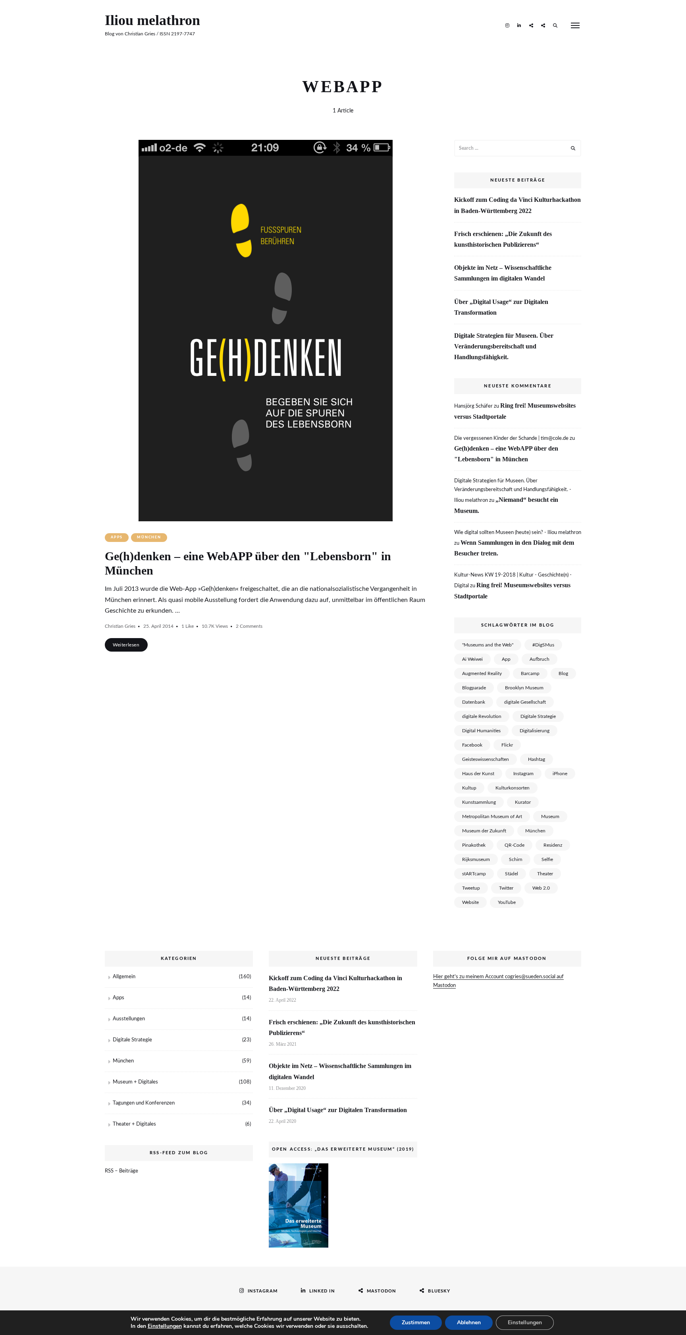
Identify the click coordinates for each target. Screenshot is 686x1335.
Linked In (519, 25)
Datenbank (473, 702)
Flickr (507, 745)
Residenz (552, 845)
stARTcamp (474, 873)
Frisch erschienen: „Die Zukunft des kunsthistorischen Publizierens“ (503, 239)
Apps (117, 537)
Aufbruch (539, 659)
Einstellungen (165, 1326)
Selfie (547, 859)
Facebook (472, 745)
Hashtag (536, 759)
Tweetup (471, 888)
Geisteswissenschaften (485, 759)
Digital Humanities (481, 730)
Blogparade (474, 687)
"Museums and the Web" (487, 644)
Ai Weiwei (472, 659)
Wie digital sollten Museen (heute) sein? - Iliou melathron (517, 532)
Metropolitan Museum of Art (492, 816)
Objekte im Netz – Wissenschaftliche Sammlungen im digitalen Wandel (502, 273)
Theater (545, 873)
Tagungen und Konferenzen (144, 1103)
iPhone (560, 773)
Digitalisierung (534, 730)
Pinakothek (474, 845)
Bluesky (543, 25)
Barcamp (530, 673)
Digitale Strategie (538, 716)
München (149, 537)
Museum (550, 816)
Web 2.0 (541, 888)
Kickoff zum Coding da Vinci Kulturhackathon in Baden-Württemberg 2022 (517, 205)
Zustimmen (416, 1322)
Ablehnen (469, 1322)
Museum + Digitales (135, 1082)
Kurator (523, 802)
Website (470, 902)
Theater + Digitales (134, 1124)
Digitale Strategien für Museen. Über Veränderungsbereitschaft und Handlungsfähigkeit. (503, 346)
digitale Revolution (481, 716)
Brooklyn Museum (524, 687)
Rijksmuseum (476, 859)
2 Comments (249, 626)
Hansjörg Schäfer (473, 406)
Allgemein (124, 976)
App (506, 659)
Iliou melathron (152, 20)
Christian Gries (120, 626)
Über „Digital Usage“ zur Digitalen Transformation (501, 307)
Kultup (469, 788)
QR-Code (514, 845)
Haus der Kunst (478, 773)
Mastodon (531, 25)
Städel (511, 873)
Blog (563, 673)
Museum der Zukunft (484, 830)
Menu (575, 25)
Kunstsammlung (479, 802)
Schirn (515, 859)
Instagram (507, 25)
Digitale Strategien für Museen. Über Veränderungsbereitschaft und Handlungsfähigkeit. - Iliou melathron (512, 490)
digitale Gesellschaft (525, 702)
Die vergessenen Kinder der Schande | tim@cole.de (511, 438)
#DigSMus (543, 644)
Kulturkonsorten (512, 788)
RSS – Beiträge (121, 1171)
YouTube (507, 902)
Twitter (506, 888)
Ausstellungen (129, 1019)
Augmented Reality (482, 673)
